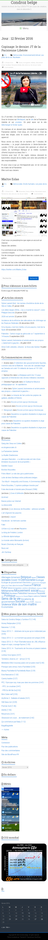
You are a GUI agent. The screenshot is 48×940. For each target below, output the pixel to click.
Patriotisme (4, 194)
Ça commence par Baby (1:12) (13, 722)
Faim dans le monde (16, 585)
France (20, 62)
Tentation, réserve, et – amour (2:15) (15, 659)
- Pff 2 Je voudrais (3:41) (11, 686)
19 (29, 916)
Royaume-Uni (19, 596)
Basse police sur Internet (11, 501)
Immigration (26, 62)
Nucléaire (16, 57)
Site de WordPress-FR (10, 754)
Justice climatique (29, 588)
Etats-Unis (4, 585)
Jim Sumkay (6, 552)
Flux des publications (9, 747)
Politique (9, 595)
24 (16, 919)
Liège (44, 588)
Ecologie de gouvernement (11, 583)
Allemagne (6, 577)
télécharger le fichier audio (11, 125)
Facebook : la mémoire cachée (13, 521)
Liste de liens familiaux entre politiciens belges (19, 478)
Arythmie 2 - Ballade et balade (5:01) (15, 698)
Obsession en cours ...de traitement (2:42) (17, 718)
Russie (26, 596)
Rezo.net (4, 548)
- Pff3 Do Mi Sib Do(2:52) (11, 690)
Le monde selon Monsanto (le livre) (15, 540)
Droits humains (29, 184)
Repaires (23, 529)
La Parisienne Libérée (9, 451)
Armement (15, 577)
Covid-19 (15, 580)
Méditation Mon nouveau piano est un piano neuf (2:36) (22, 663)
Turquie (27, 602)
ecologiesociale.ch (8, 447)
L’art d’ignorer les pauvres (11, 513)
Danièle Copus (7, 466)
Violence (6, 604)
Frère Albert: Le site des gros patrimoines (17, 474)
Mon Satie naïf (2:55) (9, 694)
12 (29, 913)
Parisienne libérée (16, 65)
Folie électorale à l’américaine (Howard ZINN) (19, 489)
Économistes (7, 607)
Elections (27, 582)
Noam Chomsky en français (12, 544)
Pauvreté (41, 593)
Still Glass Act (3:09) (9, 702)
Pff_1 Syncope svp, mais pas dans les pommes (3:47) (22, 682)
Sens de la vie (26, 65)
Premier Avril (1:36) (8, 706)
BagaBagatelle (7, 726)
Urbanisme (38, 602)
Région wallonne (34, 596)
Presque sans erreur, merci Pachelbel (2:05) (18, 667)
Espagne (43, 582)
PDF (2, 596)
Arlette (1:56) (6, 710)
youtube (18, 122)
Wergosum (8, 410)
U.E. (32, 601)
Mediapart (21, 119)
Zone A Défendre (17, 493)
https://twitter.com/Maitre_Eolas (13, 269)
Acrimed (4, 497)
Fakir (3, 525)
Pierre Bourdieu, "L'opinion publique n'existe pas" (20, 485)
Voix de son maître (35, 65)
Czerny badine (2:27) (9, 678)
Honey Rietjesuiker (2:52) (11, 623)
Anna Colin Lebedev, (20, 347)
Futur (4, 587)
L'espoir (13, 517)
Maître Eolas (10, 179)
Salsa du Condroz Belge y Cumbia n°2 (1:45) (18, 619)
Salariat (43, 596)
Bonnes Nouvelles (8, 470)
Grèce (10, 588)
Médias (33, 62)
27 (35, 919)
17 (16, 916)
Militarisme (7, 590)
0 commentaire (8, 67)
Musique (42, 591)
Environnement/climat (31, 55)
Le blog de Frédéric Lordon (12, 532)
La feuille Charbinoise (9, 455)
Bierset (34, 577)
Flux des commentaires (10, 750)
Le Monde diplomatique (10, 536)
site (32, 119)
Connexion (5, 743)
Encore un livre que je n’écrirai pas (24, 402)
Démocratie (17, 55)
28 (42, 919)
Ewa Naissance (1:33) (9, 675)
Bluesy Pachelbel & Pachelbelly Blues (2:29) (18, 671)
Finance (27, 585)
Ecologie (40, 580)
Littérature (39, 588)
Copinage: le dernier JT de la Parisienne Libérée (21, 48)
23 (10, 919)
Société (20, 601)
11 (23, 913)
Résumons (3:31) (8, 714)
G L (5, 55)
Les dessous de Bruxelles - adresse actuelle (27, 509)
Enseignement (35, 582)
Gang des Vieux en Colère (11, 443)
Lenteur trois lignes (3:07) (11, 655)
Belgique (26, 577)
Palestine (22, 593)
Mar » (8, 927)
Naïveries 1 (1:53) (8, 627)
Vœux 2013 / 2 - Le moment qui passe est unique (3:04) (23, 638)
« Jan (3, 927)
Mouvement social (40, 191)
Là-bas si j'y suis (7, 529)
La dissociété (6, 505)
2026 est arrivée (7, 316)
